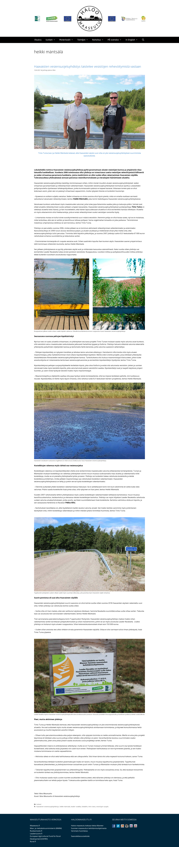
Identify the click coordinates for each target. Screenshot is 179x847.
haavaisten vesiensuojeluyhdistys (47, 807)
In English (130, 40)
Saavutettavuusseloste (80, 836)
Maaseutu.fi (35, 825)
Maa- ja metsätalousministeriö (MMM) (46, 828)
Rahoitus (96, 40)
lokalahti (85, 807)
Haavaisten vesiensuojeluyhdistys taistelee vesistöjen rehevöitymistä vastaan (87, 66)
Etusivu (38, 40)
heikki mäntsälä (65, 807)
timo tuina (91, 807)
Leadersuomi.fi (36, 833)
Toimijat (81, 40)
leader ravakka (76, 807)
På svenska (113, 40)
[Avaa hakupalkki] (143, 40)
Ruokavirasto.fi (36, 831)
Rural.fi (33, 841)
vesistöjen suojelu (102, 807)
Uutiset (49, 40)
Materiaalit (64, 40)
